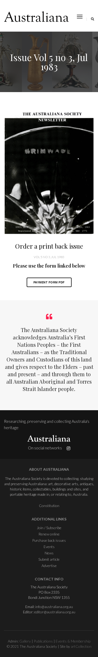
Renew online (49, 534)
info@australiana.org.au (54, 606)
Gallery (25, 641)
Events (49, 546)
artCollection (81, 646)
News (49, 553)
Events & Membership (73, 641)
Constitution (49, 505)
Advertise (49, 565)
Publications (43, 641)
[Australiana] (36, 16)
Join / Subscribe (49, 527)
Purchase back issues (49, 540)
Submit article (49, 559)
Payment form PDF (49, 282)
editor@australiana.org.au (54, 612)
